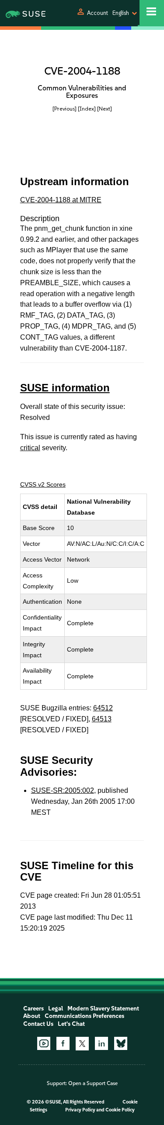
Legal (55, 1008)
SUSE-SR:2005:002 (62, 790)
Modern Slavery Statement (103, 1008)
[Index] (87, 108)
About (31, 1016)
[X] (82, 1043)
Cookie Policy (120, 1110)
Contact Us (38, 1024)
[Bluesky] (120, 1043)
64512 (103, 708)
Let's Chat (71, 1024)
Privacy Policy (80, 1110)
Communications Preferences (84, 1016)
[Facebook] (63, 1043)
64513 (102, 719)
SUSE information (65, 388)
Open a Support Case (93, 1083)
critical (30, 447)
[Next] (104, 108)
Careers (33, 1008)
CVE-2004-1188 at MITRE (60, 200)
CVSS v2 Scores (43, 484)
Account (97, 13)
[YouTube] (43, 1043)
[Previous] (64, 108)
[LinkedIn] (101, 1043)
